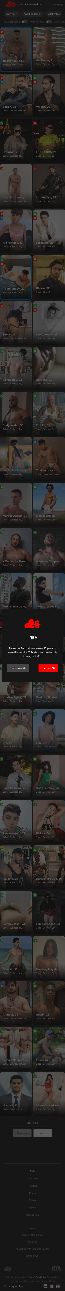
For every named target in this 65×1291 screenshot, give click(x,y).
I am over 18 (48, 668)
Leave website (18, 668)
